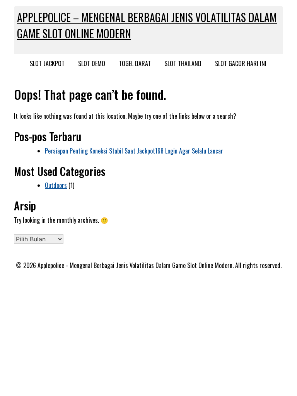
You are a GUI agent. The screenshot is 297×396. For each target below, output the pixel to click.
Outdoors (56, 185)
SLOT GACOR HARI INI (240, 63)
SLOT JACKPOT (47, 63)
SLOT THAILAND (182, 63)
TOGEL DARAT (135, 63)
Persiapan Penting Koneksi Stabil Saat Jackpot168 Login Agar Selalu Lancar (134, 150)
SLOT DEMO (91, 63)
